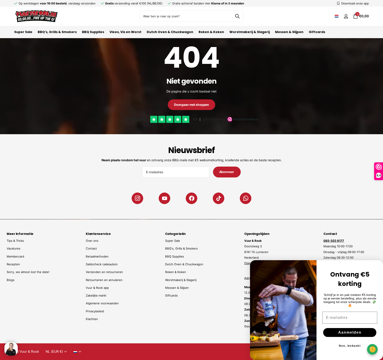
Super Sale (23, 32)
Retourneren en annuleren (104, 280)
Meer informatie (20, 234)
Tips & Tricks (15, 240)
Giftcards (317, 32)
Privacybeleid (95, 311)
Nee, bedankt (350, 345)
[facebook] (191, 198)
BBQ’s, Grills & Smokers (57, 32)
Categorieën (175, 234)
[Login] (346, 16)
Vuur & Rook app (97, 287)
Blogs (10, 280)
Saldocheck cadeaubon (102, 264)
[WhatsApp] (245, 198)
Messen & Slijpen (289, 32)
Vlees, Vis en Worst (125, 32)
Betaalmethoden (97, 256)
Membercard (15, 256)
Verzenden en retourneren (104, 272)
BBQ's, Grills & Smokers (181, 248)
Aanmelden (350, 332)
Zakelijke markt (96, 295)
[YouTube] (164, 198)
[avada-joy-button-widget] (372, 349)
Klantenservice (98, 234)
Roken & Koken (211, 32)
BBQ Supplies (93, 32)
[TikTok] (218, 198)
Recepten (13, 264)
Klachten (92, 319)
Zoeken (237, 16)
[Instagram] (137, 198)
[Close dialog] (377, 266)
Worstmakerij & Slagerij (249, 32)
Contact (91, 248)
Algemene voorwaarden (102, 303)
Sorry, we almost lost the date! (28, 272)
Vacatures (13, 248)
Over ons (92, 240)
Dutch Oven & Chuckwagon (170, 32)
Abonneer (227, 172)
